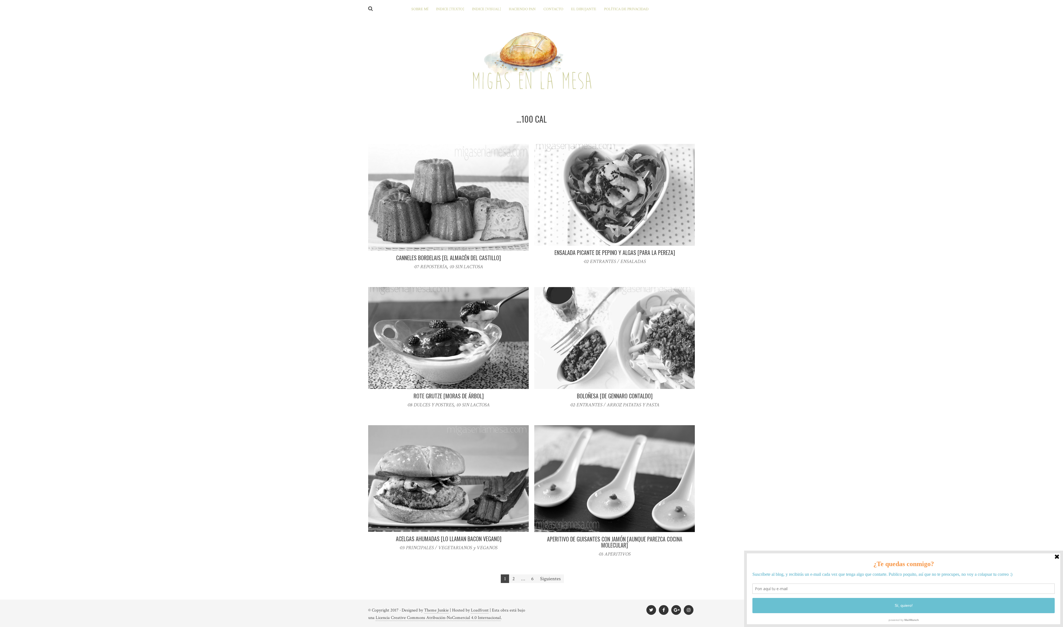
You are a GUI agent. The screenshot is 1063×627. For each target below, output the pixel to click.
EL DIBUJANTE (583, 9)
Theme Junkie (436, 610)
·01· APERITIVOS (614, 554)
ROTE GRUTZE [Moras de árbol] (449, 396)
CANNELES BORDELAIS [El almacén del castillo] (448, 258)
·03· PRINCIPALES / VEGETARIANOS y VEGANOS (448, 548)
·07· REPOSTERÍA (430, 267)
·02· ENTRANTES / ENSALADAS (615, 261)
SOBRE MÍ (419, 9)
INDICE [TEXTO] (450, 9)
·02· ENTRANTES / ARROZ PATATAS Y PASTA (614, 405)
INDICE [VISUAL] (486, 9)
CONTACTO (553, 9)
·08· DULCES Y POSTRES (430, 405)
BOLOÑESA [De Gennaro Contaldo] (614, 396)
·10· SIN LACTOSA (466, 267)
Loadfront (480, 610)
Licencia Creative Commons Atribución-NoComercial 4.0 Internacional (438, 618)
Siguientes (550, 579)
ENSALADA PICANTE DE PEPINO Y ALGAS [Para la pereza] (614, 252)
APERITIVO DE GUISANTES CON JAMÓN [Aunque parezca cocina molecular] (614, 542)
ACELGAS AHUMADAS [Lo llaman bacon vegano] (448, 539)
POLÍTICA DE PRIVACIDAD (626, 9)
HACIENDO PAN (522, 9)
